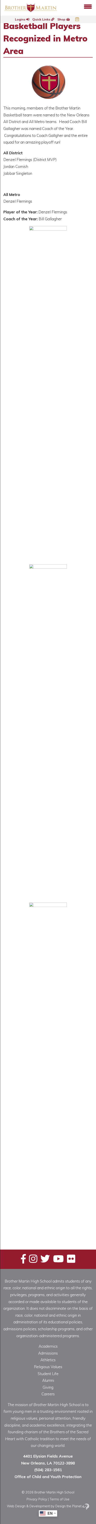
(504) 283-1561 (48, 1469)
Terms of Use (59, 1499)
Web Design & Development (28, 1506)
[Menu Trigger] (88, 6)
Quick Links (41, 19)
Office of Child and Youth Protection (48, 1476)
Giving (48, 1387)
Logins (20, 19)
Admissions (48, 1353)
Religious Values (48, 1366)
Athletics (48, 1359)
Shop (61, 19)
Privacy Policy (37, 1499)
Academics (48, 1346)
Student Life (48, 1373)
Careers (48, 1394)
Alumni (48, 1380)
